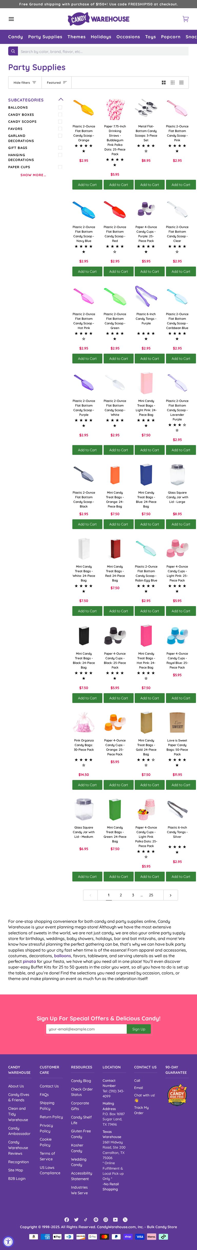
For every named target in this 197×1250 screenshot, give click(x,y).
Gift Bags (17, 148)
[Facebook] (66, 1219)
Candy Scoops (22, 121)
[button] (16, 37)
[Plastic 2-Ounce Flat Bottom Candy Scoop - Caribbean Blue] (177, 296)
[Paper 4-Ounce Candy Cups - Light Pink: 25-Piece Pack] (177, 548)
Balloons (18, 107)
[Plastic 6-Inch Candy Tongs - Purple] (146, 296)
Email (138, 1087)
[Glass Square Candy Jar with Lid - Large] (177, 474)
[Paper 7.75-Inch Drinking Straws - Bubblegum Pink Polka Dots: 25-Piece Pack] (115, 108)
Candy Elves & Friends (18, 1097)
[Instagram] (105, 1219)
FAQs (44, 1094)
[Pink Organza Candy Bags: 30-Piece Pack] (83, 722)
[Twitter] (76, 1219)
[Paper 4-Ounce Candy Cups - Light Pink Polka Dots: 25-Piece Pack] (146, 809)
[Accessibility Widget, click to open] (8, 1241)
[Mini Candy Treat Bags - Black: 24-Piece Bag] (83, 635)
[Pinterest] (96, 1219)
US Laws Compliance (50, 1170)
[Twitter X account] (125, 1219)
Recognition (18, 1161)
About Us (16, 1086)
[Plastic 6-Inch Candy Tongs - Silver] (177, 809)
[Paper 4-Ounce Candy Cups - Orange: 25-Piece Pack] (115, 722)
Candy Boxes (21, 114)
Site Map (15, 1170)
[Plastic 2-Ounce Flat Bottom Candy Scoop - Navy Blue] (83, 209)
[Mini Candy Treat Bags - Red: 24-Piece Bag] (115, 548)
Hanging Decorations (21, 157)
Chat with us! (144, 1095)
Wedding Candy (78, 1162)
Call (137, 1080)
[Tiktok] (86, 1219)
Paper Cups (19, 167)
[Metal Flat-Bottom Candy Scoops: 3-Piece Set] (146, 108)
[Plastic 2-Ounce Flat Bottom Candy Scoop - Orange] (83, 108)
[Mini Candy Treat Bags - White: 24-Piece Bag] (83, 548)
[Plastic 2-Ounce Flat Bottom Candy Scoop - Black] (83, 474)
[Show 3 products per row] (172, 82)
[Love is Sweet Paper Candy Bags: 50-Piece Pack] (177, 722)
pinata (29, 961)
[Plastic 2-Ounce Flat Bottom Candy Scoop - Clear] (177, 209)
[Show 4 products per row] (183, 82)
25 (151, 894)
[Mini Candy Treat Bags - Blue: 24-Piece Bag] (146, 474)
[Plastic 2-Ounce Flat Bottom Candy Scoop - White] (115, 383)
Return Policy (51, 1116)
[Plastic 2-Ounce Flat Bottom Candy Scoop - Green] (115, 296)
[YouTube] (115, 1219)
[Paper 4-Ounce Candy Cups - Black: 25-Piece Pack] (115, 635)
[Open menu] (16, 19)
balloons (62, 955)
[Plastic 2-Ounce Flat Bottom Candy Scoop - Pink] (177, 108)
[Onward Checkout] (177, 1095)
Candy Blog (81, 1080)
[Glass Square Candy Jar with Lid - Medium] (83, 809)
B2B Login (16, 1178)
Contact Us (49, 1086)
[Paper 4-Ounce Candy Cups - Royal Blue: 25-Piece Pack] (177, 635)
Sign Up (138, 1029)
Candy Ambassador (19, 1131)
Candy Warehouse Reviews (18, 1148)
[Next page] (170, 895)
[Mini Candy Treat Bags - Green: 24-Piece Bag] (115, 809)
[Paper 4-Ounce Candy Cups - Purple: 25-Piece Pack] (146, 209)
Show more (32, 175)
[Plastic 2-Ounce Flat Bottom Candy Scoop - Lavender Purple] (177, 383)
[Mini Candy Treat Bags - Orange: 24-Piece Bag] (115, 474)
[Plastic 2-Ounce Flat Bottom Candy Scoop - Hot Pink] (83, 296)
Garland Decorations (21, 138)
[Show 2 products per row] (163, 82)
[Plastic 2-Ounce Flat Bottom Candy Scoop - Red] (115, 209)
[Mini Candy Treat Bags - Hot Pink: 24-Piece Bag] (146, 635)
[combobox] (103, 51)
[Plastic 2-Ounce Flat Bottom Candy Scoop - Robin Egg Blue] (146, 548)
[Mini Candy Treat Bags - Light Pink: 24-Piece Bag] (146, 383)
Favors (15, 129)
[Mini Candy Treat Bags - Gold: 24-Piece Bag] (146, 722)
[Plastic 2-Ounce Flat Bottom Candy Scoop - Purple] (83, 383)
